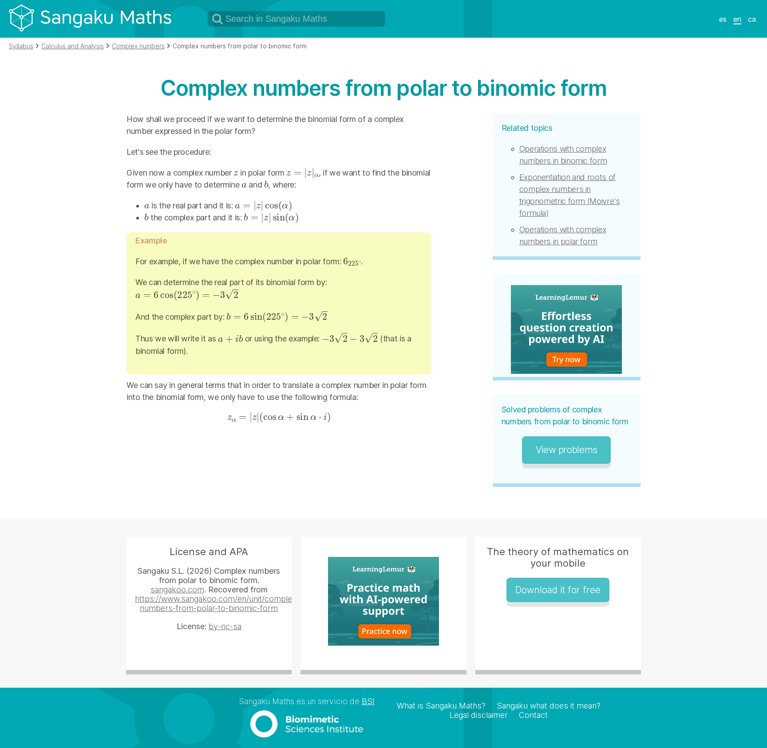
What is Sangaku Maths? (441, 705)
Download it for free (558, 589)
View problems (566, 449)
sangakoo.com (177, 589)
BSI (368, 701)
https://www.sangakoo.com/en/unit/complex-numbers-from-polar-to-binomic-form (217, 603)
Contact (533, 715)
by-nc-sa (225, 626)
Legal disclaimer (479, 715)
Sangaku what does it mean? (549, 705)
